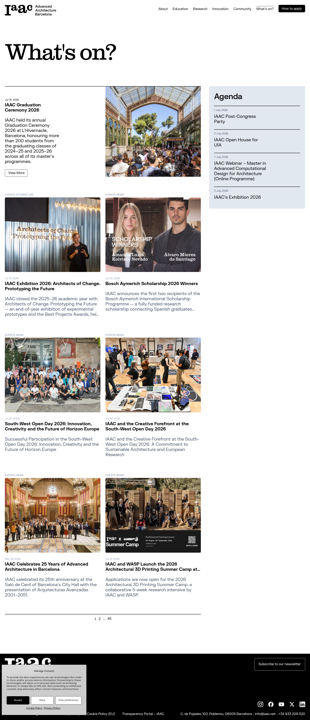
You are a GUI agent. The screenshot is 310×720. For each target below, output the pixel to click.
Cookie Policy (34, 708)
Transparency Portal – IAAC (143, 714)
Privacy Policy (52, 708)
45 (109, 619)
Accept (18, 700)
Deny (42, 700)
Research (200, 9)
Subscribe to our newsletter (279, 664)
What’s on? (265, 9)
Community (242, 9)
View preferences (68, 700)
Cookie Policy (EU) (101, 714)
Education (180, 9)
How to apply (292, 9)
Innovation (220, 9)
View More (16, 173)
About (163, 9)
